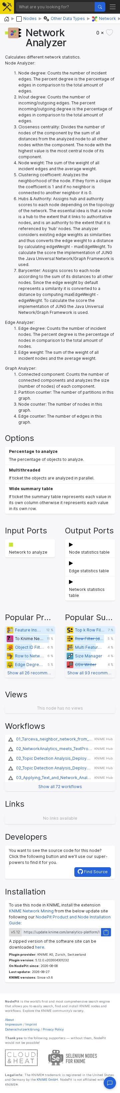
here (39, 947)
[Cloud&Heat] (21, 1057)
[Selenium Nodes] (73, 1057)
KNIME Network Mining (31, 910)
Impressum (13, 1024)
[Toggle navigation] (113, 7)
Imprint (31, 1024)
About (9, 1020)
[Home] (6, 19)
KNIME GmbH (47, 1079)
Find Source (95, 871)
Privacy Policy (53, 1029)
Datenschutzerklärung (22, 1029)
